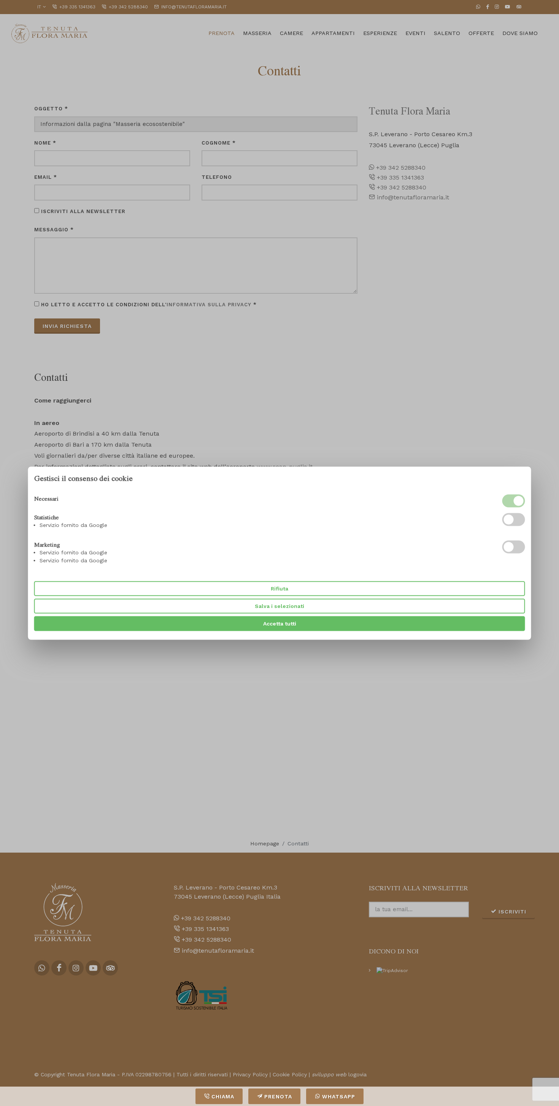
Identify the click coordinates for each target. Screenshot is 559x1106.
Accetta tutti (279, 623)
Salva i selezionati (279, 606)
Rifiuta (279, 588)
